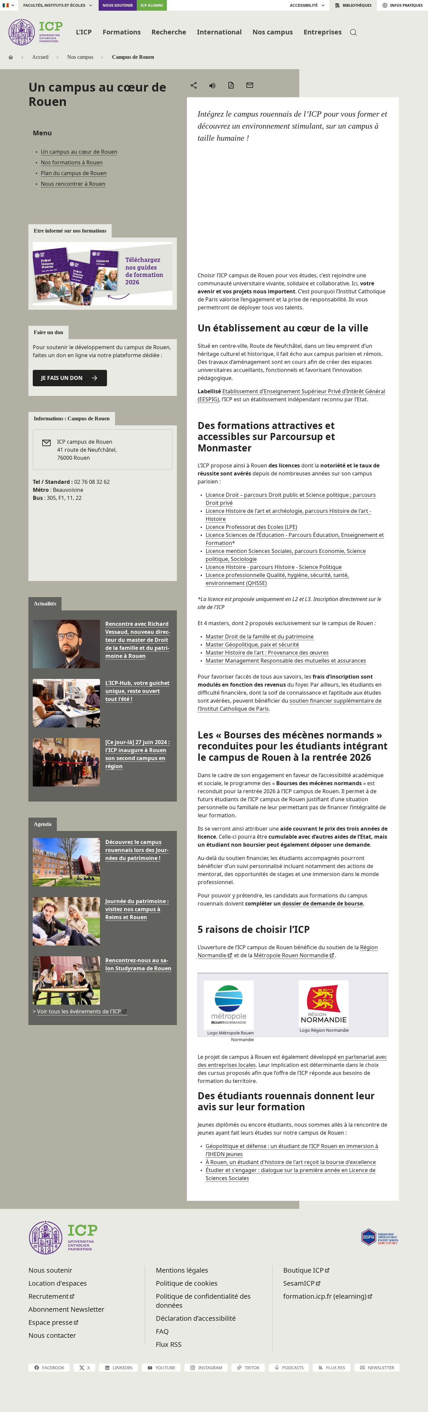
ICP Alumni (152, 5)
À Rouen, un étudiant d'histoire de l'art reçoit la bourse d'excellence (291, 1162)
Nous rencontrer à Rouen (73, 183)
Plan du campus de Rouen (74, 173)
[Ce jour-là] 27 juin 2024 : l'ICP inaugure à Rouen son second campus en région (137, 754)
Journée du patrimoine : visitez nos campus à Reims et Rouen (137, 909)
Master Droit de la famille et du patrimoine (260, 636)
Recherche (168, 31)
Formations (122, 31)
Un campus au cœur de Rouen (79, 151)
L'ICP (84, 31)
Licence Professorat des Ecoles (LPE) (251, 527)
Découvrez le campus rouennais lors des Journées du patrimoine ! (137, 850)
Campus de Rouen (133, 57)
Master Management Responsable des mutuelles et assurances (286, 660)
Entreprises (323, 31)
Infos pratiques (406, 5)
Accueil (40, 57)
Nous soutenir (118, 5)
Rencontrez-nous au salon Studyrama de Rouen (138, 964)
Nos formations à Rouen (72, 162)
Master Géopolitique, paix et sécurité (252, 644)
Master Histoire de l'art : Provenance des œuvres (267, 652)
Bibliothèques (357, 5)
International (219, 31)
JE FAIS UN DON (62, 378)
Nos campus (272, 31)
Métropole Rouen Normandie (291, 955)
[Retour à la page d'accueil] (35, 32)
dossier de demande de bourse (322, 903)
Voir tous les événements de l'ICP (79, 1011)
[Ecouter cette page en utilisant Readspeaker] (212, 85)
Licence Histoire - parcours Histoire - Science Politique (274, 567)
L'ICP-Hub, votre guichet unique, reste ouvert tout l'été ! (137, 691)
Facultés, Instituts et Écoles (54, 5)
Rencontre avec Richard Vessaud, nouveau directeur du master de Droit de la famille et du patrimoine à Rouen (137, 640)
